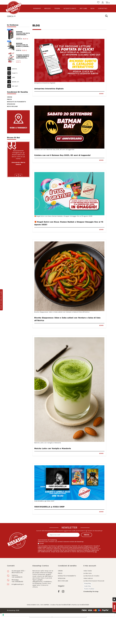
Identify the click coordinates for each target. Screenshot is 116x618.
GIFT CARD (83, 8)
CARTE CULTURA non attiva (1, 300)
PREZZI (9, 99)
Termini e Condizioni (89, 588)
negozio (47, 8)
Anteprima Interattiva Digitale (44, 83)
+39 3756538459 (17, 582)
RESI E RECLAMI (63, 581)
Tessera (57, 8)
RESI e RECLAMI (12, 106)
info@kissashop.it (18, 584)
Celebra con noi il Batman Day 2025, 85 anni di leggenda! (54, 149)
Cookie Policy (87, 586)
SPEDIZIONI (11, 104)
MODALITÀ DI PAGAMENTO (16, 102)
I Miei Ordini (87, 571)
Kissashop (37, 8)
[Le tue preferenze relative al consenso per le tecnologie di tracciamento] (58, 615)
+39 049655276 (17, 577)
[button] (16, 175)
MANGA (14, 69)
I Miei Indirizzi (88, 578)
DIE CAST (15, 86)
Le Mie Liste (87, 573)
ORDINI (9, 97)
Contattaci (102, 8)
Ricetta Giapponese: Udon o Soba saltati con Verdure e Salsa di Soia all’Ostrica (61, 312)
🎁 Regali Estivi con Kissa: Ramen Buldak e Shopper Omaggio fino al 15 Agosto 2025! (63, 216)
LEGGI (101, 93)
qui (96, 552)
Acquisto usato (70, 8)
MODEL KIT (15, 82)
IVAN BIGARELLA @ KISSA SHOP (44, 501)
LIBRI (13, 77)
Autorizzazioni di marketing (47, 540)
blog (92, 8)
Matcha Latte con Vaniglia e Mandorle (47, 443)
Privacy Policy (87, 583)
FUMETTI (15, 73)
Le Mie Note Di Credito (91, 576)
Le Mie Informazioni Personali (93, 581)
